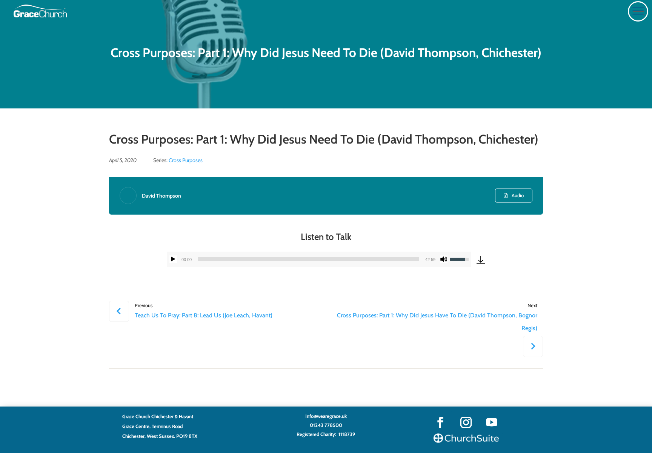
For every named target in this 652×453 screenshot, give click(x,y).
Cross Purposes (186, 160)
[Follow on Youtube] (491, 422)
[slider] (308, 259)
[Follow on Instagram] (466, 422)
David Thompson (161, 195)
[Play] (173, 259)
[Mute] (443, 259)
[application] (319, 259)
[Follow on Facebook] (440, 422)
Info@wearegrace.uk (326, 416)
